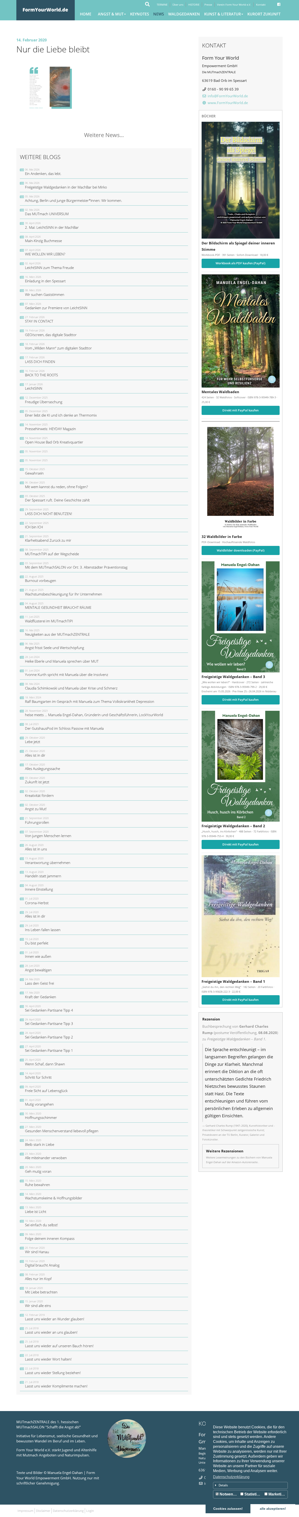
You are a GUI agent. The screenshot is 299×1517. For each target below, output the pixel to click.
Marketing (276, 1494)
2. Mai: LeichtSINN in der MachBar (52, 225)
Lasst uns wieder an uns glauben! (51, 1330)
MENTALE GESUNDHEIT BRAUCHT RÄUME (58, 606)
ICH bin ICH (37, 525)
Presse (208, 4)
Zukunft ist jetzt (37, 780)
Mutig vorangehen (39, 1102)
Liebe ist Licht (35, 1209)
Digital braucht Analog (42, 1263)
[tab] (250, 1485)
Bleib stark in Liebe (39, 1142)
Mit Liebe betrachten (41, 1290)
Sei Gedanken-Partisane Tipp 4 (49, 1008)
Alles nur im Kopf (38, 1277)
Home (85, 14)
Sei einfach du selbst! (41, 1223)
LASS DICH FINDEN (40, 360)
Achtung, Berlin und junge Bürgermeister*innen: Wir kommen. (73, 199)
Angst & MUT (111, 14)
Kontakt (261, 4)
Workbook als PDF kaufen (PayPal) (240, 263)
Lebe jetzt (35, 740)
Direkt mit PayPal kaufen (240, 410)
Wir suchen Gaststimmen (44, 292)
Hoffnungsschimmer (41, 1116)
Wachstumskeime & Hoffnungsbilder (53, 1196)
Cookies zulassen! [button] (228, 1508)
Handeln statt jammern (43, 874)
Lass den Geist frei (39, 981)
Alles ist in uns (36, 847)
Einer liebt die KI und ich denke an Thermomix (61, 413)
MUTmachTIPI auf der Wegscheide (52, 552)
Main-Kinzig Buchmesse (43, 239)
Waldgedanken (184, 14)
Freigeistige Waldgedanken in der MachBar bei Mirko (66, 185)
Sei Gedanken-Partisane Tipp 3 (49, 1022)
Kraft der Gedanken (40, 995)
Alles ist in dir (35, 753)
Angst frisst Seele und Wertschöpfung (54, 646)
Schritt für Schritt (38, 1075)
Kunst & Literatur (222, 14)
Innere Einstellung (39, 887)
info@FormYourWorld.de (228, 96)
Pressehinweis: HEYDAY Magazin (50, 427)
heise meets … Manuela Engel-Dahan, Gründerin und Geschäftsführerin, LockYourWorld (94, 713)
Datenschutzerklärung (231, 1477)
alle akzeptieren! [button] (273, 1508)
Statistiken (253, 1494)
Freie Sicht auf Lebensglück (46, 1089)
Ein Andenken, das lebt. (43, 172)
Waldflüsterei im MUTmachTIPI (49, 619)
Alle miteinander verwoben (46, 1156)
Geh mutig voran (38, 1169)
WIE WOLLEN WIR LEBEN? (45, 252)
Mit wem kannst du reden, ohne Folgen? (56, 485)
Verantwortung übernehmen (47, 860)
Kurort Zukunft (264, 14)
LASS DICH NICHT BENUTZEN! (48, 512)
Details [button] (223, 1485)
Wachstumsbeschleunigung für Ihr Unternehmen (63, 592)
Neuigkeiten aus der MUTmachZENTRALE (57, 632)
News (158, 14)
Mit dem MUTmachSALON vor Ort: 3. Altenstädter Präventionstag (76, 565)
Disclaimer (43, 1511)
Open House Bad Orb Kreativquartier (54, 440)
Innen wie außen (38, 955)
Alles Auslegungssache (42, 767)
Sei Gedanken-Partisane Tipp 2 (49, 1035)
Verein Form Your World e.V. (234, 4)
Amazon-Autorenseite (244, 1162)
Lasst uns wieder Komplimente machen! (56, 1384)
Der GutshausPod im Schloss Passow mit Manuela (64, 726)
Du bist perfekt (36, 941)
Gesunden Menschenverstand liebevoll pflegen (61, 1129)
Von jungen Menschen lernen (48, 834)
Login (90, 1511)
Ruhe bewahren (37, 1183)
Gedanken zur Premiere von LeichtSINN (56, 306)
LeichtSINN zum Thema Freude (49, 265)
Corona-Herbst (37, 901)
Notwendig (229, 1494)
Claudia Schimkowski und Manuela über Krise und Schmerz (71, 686)
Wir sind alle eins (38, 1303)
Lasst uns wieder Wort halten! (48, 1357)
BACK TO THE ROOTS (41, 373)
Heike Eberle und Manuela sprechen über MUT (62, 659)
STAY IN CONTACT (39, 319)
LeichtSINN (34, 386)
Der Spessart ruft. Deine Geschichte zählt (57, 498)
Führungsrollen (37, 820)
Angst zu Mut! (36, 807)
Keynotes (139, 14)
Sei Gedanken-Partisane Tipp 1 (49, 1049)
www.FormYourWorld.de (228, 102)
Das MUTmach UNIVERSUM (47, 212)
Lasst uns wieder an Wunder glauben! (54, 1317)
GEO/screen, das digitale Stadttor (51, 333)
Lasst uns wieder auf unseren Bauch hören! (59, 1344)
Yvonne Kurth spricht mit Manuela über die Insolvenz (66, 673)
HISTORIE (193, 4)
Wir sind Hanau (37, 1250)
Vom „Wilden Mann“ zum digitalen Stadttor (58, 346)
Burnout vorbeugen (40, 579)
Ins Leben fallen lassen (43, 928)
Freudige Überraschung (43, 400)
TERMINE (162, 4)
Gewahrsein (35, 471)
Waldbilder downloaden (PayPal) (240, 550)
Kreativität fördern (39, 793)
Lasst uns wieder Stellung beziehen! (53, 1371)
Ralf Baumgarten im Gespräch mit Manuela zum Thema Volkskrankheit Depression (89, 700)
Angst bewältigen (38, 968)
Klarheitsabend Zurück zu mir (48, 538)
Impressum (25, 1511)
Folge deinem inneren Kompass (50, 1236)
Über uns (177, 4)
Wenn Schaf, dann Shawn (45, 1062)
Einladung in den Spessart (45, 279)
